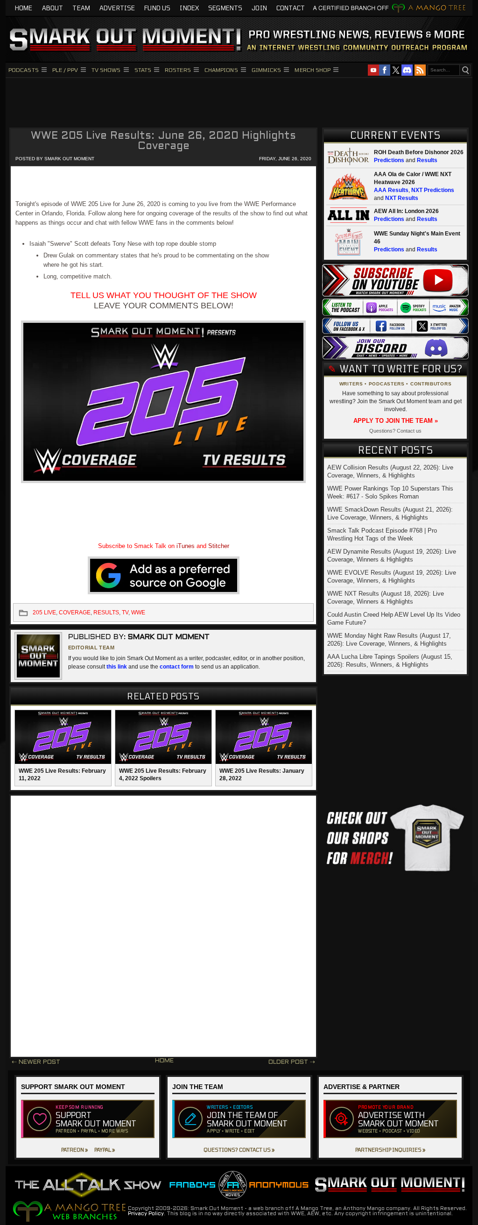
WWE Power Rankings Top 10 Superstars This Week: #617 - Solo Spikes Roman (390, 492)
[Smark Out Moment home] (239, 39)
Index (189, 8)
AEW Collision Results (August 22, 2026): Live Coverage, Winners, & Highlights (390, 471)
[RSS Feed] (420, 70)
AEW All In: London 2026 (406, 211)
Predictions (389, 160)
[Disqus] (163, 926)
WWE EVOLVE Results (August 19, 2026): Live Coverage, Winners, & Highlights (391, 576)
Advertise (117, 8)
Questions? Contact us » (239, 1150)
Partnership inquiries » (390, 1150)
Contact (290, 8)
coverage (75, 612)
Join (259, 8)
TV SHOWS (106, 69)
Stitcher (218, 545)
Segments (225, 8)
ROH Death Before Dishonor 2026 (419, 152)
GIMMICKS (266, 69)
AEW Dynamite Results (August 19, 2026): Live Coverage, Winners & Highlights (391, 555)
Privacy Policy (146, 1213)
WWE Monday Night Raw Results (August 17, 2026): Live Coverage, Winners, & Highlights (389, 639)
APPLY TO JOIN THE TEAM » (395, 420)
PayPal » (104, 1150)
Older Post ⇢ (291, 1062)
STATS (143, 69)
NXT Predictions (432, 190)
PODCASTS (23, 69)
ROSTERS (178, 69)
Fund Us (157, 8)
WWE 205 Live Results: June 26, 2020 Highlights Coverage (163, 141)
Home (24, 8)
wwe (138, 612)
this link (116, 666)
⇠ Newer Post (36, 1062)
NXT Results (401, 198)
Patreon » (74, 1150)
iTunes (185, 545)
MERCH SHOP (312, 69)
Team (81, 8)
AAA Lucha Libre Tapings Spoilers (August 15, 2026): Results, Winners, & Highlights (389, 660)
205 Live (44, 612)
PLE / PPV (65, 69)
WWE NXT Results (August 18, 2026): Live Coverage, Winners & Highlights (385, 597)
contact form (177, 666)
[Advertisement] (239, 101)
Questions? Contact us (395, 431)
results (106, 612)
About (52, 8)
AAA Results (391, 190)
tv (125, 612)
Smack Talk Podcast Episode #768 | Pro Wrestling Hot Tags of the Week (382, 534)
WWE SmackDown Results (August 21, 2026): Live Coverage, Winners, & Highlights (390, 513)
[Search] (465, 70)
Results (427, 160)
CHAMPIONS (221, 69)
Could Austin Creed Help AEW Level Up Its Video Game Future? (393, 618)
